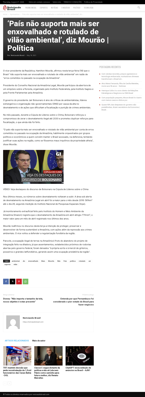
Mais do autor (38, 341)
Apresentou (15, 14)
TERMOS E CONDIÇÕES (73, 2)
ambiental (16, 261)
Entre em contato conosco (39, 2)
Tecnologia (88, 7)
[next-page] (9, 383)
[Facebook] (6, 281)
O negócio (65, 7)
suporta (7, 264)
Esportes (44, 7)
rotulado (82, 261)
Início (5, 14)
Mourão (51, 261)
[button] (138, 7)
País (65, 261)
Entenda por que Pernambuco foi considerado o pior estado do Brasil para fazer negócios (73, 301)
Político (76, 7)
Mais (43, 261)
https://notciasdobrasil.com (33, 322)
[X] (12, 281)
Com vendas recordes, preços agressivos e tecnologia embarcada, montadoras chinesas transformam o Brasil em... (120, 76)
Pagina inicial (30, 7)
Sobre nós (57, 2)
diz (24, 261)
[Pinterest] (19, 281)
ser (90, 261)
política (73, 261)
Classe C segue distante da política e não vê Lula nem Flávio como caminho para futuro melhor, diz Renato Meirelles (47, 373)
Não (58, 261)
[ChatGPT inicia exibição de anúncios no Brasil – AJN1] (80, 356)
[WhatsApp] (25, 281)
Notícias (54, 7)
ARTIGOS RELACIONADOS (17, 341)
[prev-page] (5, 383)
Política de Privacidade (93, 2)
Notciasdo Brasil (17, 55)
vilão (15, 264)
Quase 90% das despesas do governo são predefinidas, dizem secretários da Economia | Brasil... (120, 107)
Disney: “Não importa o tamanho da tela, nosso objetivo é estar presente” (23, 300)
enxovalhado (33, 261)
